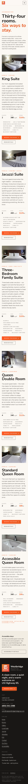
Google (12, 773)
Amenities (5, 734)
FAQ (3, 737)
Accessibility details (11, 651)
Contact (4, 740)
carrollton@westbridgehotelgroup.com (13, 711)
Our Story (4, 743)
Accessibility (5, 746)
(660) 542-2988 (8, 706)
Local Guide (5, 728)
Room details (8, 142)
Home (3, 719)
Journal (4, 731)
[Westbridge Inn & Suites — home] (3, 2)
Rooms (4, 722)
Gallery (4, 725)
